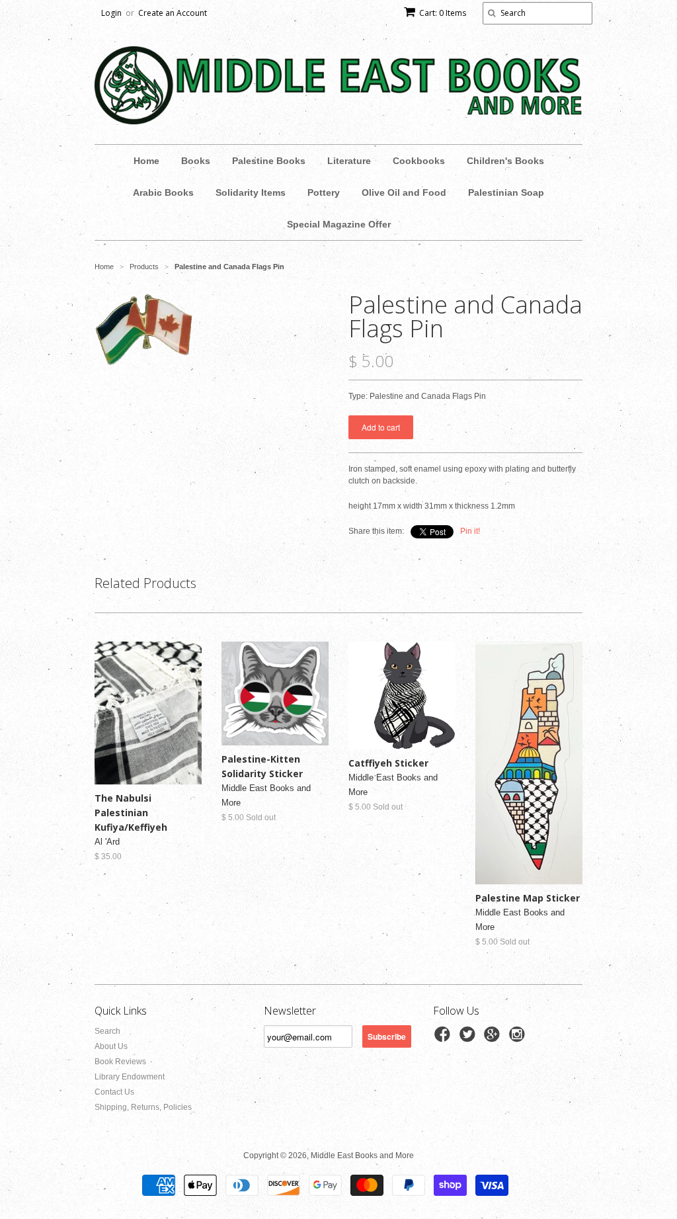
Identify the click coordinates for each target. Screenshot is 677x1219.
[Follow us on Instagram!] (519, 1038)
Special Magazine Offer (339, 224)
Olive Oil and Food (404, 192)
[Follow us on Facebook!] (444, 1038)
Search (107, 1031)
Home (146, 160)
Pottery (323, 192)
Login (111, 13)
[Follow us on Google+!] (494, 1038)
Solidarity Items (251, 192)
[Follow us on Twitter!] (469, 1038)
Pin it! (470, 531)
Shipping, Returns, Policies (143, 1107)
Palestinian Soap (506, 192)
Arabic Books (163, 192)
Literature (349, 160)
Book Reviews (120, 1061)
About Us (111, 1046)
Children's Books (505, 160)
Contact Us (114, 1092)
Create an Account (172, 13)
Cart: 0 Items (442, 13)
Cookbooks (419, 160)
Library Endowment (130, 1076)
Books (195, 160)
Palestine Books (268, 160)
